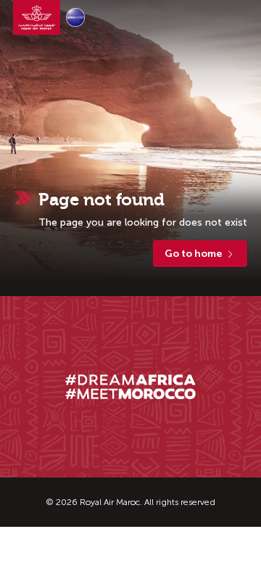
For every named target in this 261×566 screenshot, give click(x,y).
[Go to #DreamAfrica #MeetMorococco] (130, 386)
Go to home (193, 253)
